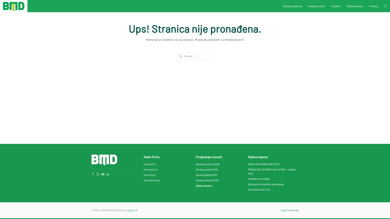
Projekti (335, 6)
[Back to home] (13, 6)
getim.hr (133, 210)
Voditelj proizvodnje (258, 178)
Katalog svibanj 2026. (207, 180)
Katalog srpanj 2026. (207, 169)
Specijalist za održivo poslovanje (266, 184)
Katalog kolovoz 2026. (208, 164)
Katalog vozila (316, 6)
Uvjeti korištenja (290, 210)
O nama (373, 6)
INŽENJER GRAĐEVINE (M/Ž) (263, 164)
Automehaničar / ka (259, 189)
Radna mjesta (355, 6)
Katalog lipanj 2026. (207, 174)
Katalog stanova (292, 6)
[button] (385, 6)
